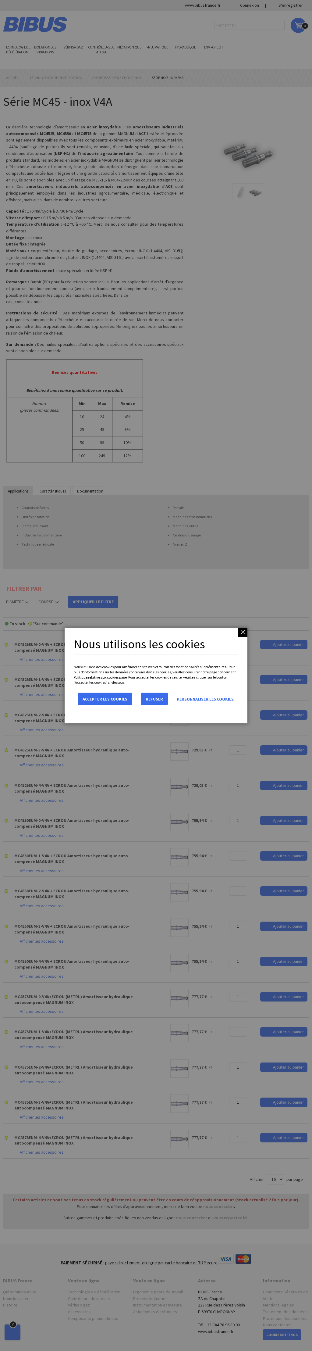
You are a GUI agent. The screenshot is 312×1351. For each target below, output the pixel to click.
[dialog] (156, 675)
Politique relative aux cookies (96, 677)
